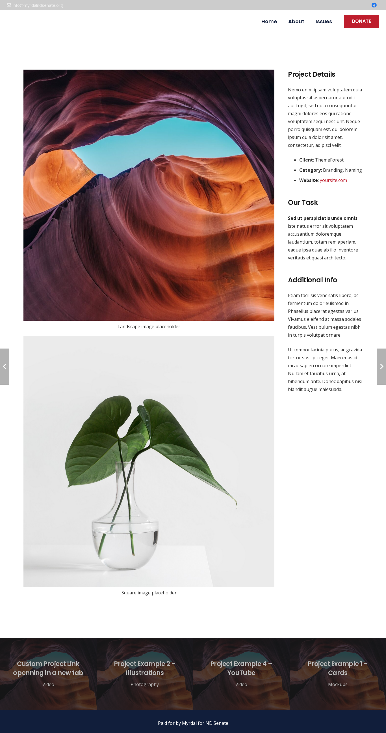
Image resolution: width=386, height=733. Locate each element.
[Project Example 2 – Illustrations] (145, 674)
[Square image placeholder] (148, 468)
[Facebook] (374, 5)
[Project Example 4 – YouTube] (241, 674)
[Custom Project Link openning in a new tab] (48, 674)
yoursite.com (333, 180)
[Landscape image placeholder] (148, 202)
